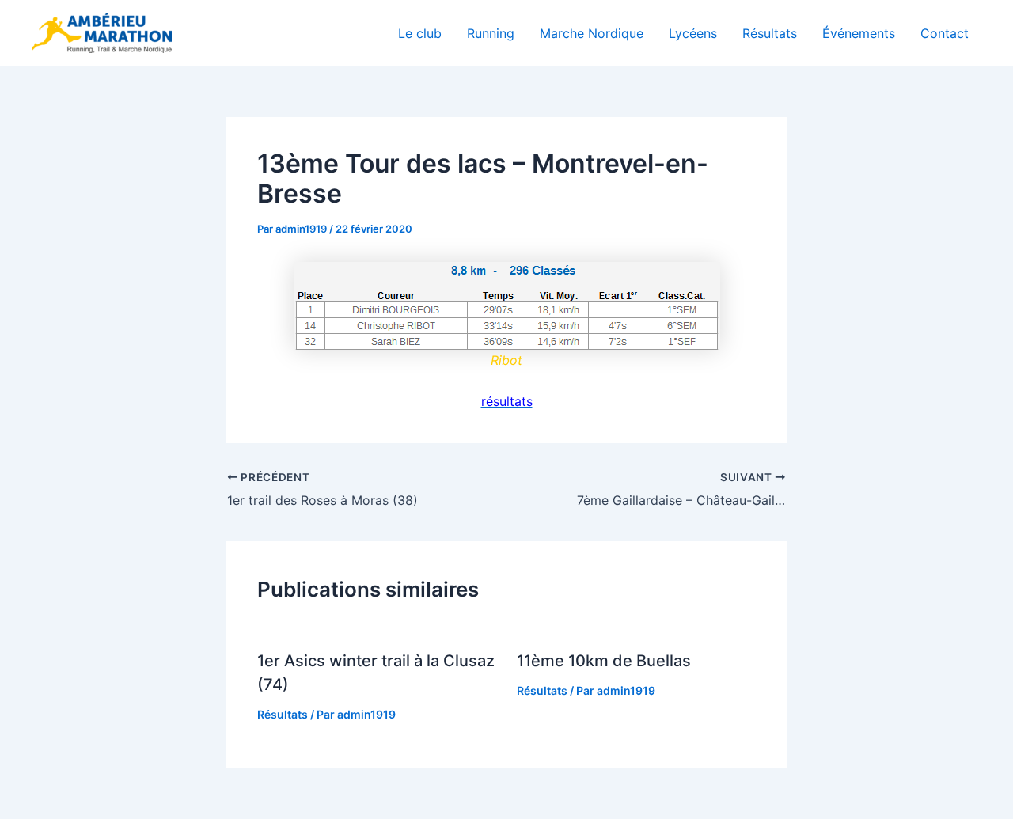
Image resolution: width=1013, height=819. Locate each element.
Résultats (769, 33)
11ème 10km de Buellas (604, 660)
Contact (944, 33)
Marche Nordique (591, 33)
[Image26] (506, 306)
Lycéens (693, 33)
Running (490, 33)
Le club (420, 33)
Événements (858, 33)
